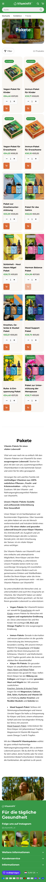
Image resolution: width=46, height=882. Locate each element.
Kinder (10, 613)
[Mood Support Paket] (34, 322)
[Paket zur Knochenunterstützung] (12, 201)
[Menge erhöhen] (15, 101)
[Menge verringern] (6, 101)
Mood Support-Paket (16, 726)
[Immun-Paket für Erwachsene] (33, 129)
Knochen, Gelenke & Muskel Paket (22, 688)
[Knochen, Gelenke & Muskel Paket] (12, 322)
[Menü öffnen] (3, 3)
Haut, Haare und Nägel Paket (20, 669)
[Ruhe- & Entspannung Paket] (12, 382)
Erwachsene (26, 610)
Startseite (6, 16)
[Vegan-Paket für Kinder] (12, 85)
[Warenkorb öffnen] (42, 3)
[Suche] (41, 9)
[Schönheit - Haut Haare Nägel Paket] (12, 261)
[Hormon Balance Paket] (34, 261)
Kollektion (17, 16)
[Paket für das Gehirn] (34, 201)
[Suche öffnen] (37, 3)
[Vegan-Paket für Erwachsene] (12, 129)
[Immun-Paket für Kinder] (34, 85)
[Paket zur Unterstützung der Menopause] (34, 382)
